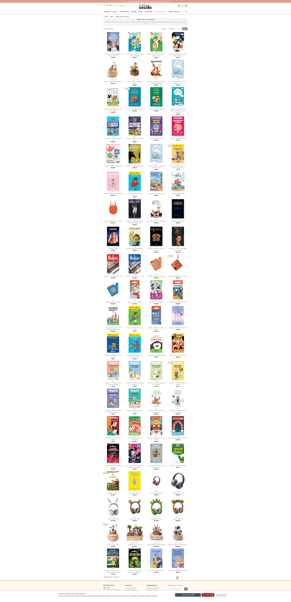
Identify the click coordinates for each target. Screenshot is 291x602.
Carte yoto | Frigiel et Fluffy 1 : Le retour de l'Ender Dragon (113, 570)
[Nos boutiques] (107, 5)
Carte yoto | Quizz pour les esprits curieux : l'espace (178, 54)
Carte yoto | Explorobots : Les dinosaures (134, 438)
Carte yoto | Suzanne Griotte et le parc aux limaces (177, 410)
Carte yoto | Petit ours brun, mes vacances (113, 355)
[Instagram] (104, 5)
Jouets (115, 11)
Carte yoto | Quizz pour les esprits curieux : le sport (156, 54)
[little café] (110, 5)
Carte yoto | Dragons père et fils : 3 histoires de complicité (156, 81)
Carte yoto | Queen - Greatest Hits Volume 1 (156, 248)
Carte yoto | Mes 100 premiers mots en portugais (113, 109)
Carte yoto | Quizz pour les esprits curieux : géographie (134, 54)
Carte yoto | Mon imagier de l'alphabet (113, 438)
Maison (133, 11)
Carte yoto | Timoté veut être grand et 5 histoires (156, 383)
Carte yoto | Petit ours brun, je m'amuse (134, 193)
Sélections (149, 11)
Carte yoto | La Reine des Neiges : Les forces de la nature (113, 54)
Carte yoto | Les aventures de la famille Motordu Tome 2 (113, 327)
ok (186, 589)
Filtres (185, 29)
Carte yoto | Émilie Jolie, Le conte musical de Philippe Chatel (134, 221)
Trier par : (164, 29)
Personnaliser (221, 595)
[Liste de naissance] (179, 5)
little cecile (106, 587)
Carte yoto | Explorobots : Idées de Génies (156, 327)
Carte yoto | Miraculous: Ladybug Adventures (113, 465)
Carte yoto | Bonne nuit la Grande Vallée (134, 138)
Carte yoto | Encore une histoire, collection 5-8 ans (178, 81)
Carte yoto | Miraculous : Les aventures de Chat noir (134, 570)
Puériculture (124, 11)
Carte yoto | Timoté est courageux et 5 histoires (134, 383)
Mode (141, 11)
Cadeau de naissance (131, 590)
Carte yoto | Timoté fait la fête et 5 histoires (178, 383)
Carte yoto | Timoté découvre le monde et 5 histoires (113, 410)
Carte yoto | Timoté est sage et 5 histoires (134, 410)
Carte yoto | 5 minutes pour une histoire (113, 138)
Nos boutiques (108, 585)
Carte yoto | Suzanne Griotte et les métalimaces (156, 410)
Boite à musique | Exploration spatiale (134, 81)
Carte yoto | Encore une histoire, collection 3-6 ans (156, 166)
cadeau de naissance (134, 1)
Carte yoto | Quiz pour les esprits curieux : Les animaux (134, 465)
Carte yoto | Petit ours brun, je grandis (134, 327)
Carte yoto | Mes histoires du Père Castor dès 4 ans (156, 465)
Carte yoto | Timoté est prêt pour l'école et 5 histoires (113, 383)
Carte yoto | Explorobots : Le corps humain (156, 438)
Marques (107, 11)
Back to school (174, 11)
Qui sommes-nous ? (130, 588)
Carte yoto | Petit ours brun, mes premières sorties (134, 355)
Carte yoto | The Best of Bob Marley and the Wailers (178, 248)
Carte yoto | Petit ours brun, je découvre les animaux (178, 166)
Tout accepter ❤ (188, 595)
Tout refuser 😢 (208, 595)
